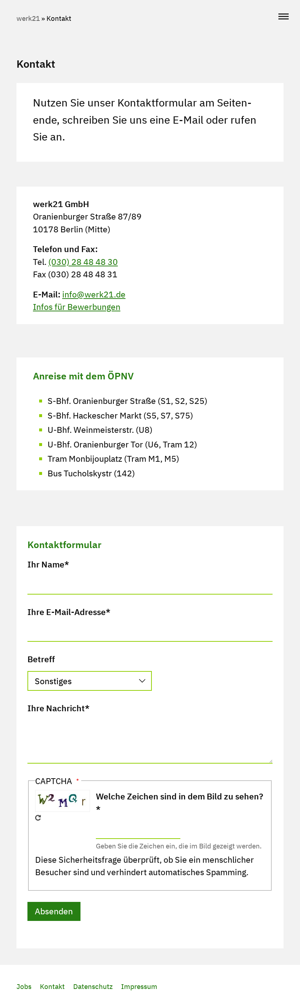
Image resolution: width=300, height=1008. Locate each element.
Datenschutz (93, 986)
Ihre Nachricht (56, 707)
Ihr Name (45, 564)
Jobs (23, 986)
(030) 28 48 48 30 (83, 261)
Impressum (139, 986)
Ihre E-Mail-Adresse (66, 611)
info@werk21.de (93, 294)
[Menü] (283, 17)
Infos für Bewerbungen (76, 306)
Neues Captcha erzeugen (38, 818)
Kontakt (52, 986)
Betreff (41, 658)
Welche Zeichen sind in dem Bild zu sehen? (179, 796)
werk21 (28, 18)
